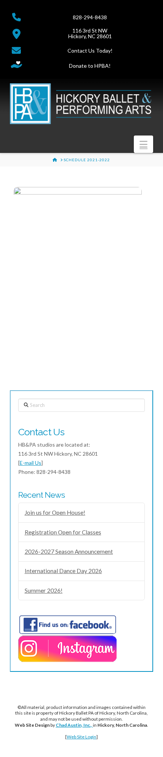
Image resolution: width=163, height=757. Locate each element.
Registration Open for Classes (63, 532)
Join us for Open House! (55, 512)
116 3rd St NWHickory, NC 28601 (90, 33)
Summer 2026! (44, 590)
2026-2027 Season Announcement (69, 551)
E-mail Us (30, 462)
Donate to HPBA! (90, 65)
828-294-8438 (90, 17)
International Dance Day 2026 (63, 570)
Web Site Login (81, 737)
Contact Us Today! (90, 50)
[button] (143, 144)
